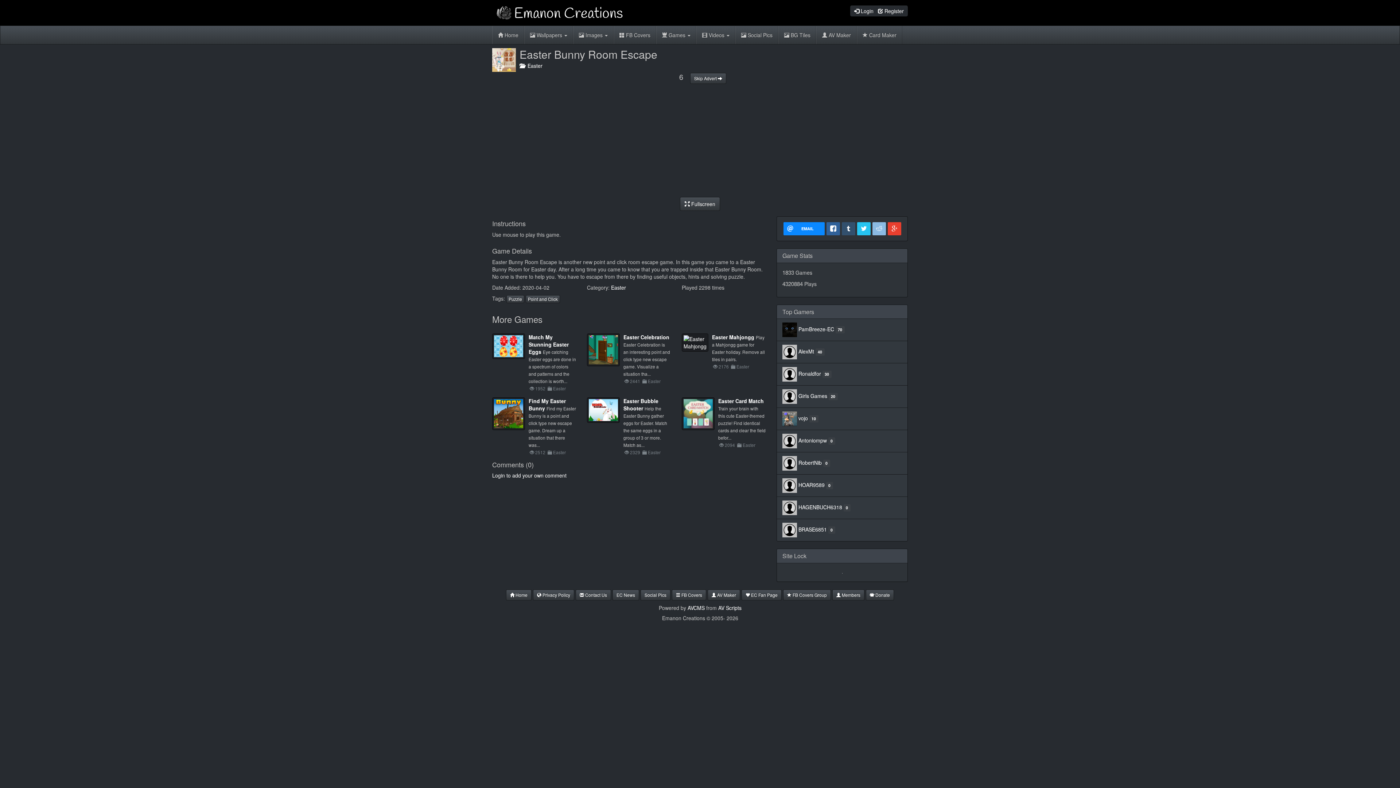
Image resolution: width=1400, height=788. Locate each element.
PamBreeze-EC (816, 329)
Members (850, 595)
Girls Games (812, 395)
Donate (882, 595)
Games (677, 35)
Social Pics (759, 35)
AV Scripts (730, 607)
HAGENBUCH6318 (820, 507)
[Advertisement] (700, 140)
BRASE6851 (812, 529)
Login (866, 11)
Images (594, 35)
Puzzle (515, 299)
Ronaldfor (809, 373)
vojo (803, 418)
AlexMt (806, 351)
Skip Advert (706, 78)
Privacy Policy (555, 595)
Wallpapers (549, 35)
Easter (533, 65)
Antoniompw (812, 440)
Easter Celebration (646, 337)
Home (510, 35)
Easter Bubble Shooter (640, 404)
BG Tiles (799, 35)
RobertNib (810, 462)
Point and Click (543, 299)
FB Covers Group (809, 595)
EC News (626, 595)
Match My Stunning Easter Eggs (549, 344)
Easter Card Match (741, 401)
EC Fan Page (764, 595)
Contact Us (595, 595)
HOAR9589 (811, 484)
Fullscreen (702, 204)
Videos (716, 35)
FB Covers (637, 35)
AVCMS (696, 607)
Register (893, 11)
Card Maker (882, 35)
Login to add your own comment (529, 475)
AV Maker (839, 35)
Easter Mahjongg (733, 337)
